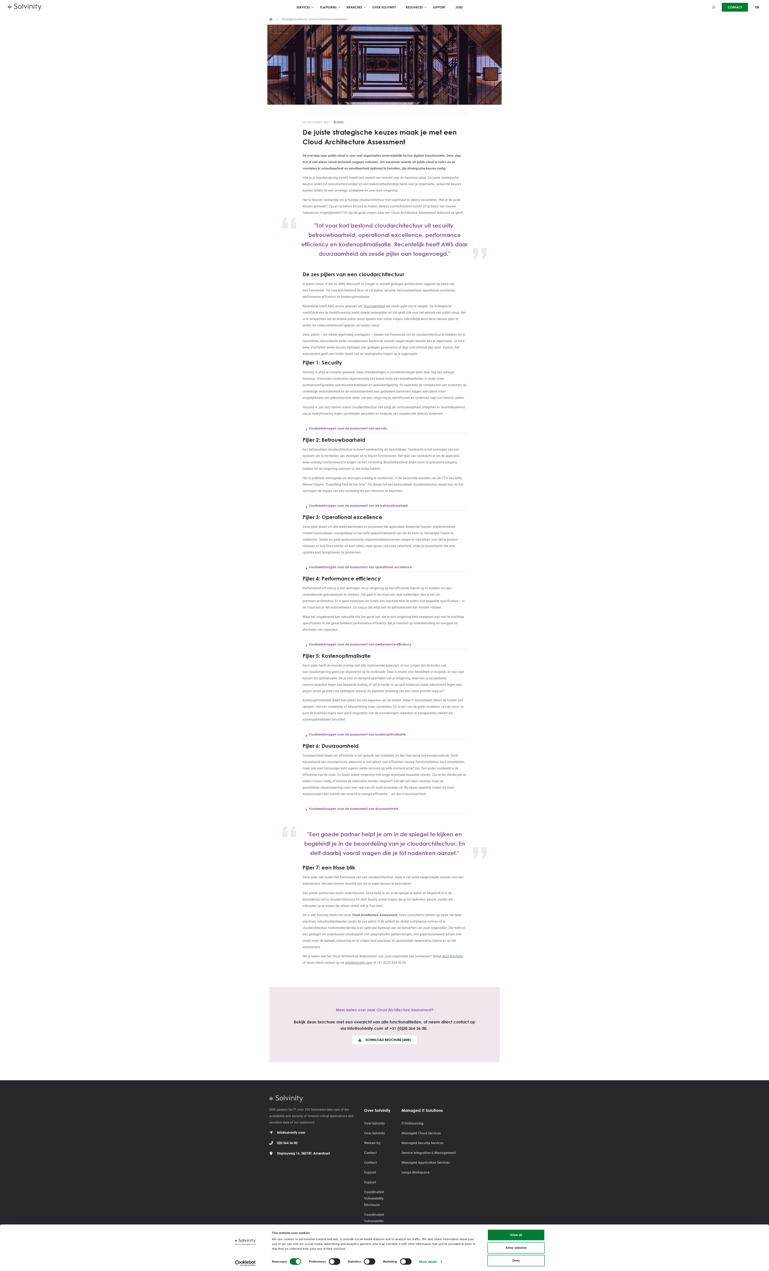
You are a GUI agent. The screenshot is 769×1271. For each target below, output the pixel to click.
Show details (428, 1261)
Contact (370, 1153)
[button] (385, 428)
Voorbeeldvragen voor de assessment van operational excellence (360, 567)
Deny (516, 1260)
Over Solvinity (374, 1123)
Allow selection (516, 1247)
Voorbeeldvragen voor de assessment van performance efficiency (360, 644)
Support (370, 1172)
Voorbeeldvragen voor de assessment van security (348, 428)
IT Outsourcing (413, 1123)
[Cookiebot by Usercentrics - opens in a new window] (245, 1263)
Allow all (516, 1235)
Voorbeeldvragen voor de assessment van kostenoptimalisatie (357, 734)
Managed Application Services (426, 1163)
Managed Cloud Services (421, 1133)
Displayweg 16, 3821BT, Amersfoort (303, 1153)
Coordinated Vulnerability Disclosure (374, 1198)
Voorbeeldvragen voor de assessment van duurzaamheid (353, 809)
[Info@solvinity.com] (271, 1132)
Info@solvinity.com (291, 1132)
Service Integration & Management (429, 1153)
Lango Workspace (416, 1172)
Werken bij (372, 1143)
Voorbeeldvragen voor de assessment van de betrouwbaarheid (358, 506)
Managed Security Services (423, 1143)
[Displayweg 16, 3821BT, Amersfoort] (271, 1153)
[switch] (334, 1261)
